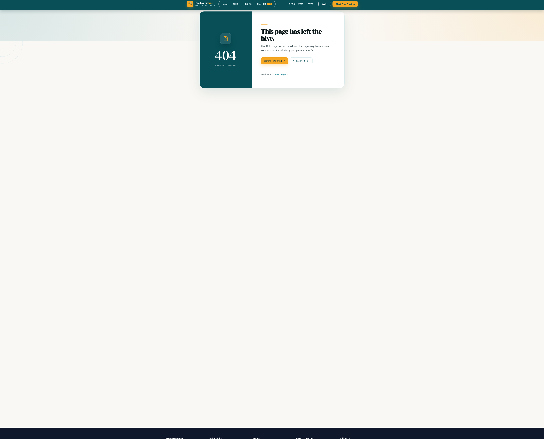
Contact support (281, 74)
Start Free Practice (345, 4)
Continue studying (273, 61)
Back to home (303, 61)
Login (324, 4)
